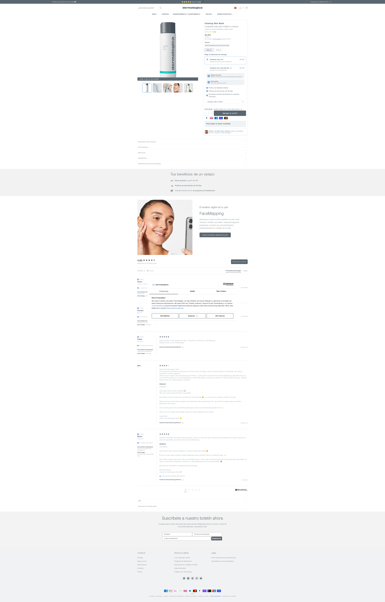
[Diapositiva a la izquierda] (139, 88)
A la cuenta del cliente (182, 558)
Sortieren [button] (140, 271)
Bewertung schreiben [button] (239, 262)
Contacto (140, 568)
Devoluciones (142, 565)
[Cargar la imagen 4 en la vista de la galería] (178, 87)
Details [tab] (192, 291)
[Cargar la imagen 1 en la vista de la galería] (147, 87)
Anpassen (191, 316)
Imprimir (166, 596)
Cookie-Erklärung (158, 306)
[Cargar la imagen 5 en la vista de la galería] (188, 87)
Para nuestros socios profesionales (223, 558)
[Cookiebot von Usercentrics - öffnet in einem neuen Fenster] (224, 284)
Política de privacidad (191, 596)
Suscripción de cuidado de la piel (186, 565)
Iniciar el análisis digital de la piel (215, 235)
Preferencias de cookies (229, 596)
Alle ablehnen (165, 316)
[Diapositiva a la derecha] (196, 88)
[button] (149, 8)
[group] (147, 260)
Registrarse (216, 538)
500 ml (218, 50)
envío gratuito (217, 39)
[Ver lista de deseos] (243, 8)
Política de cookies (203, 596)
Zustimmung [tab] (163, 291)
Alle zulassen (220, 316)
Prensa (139, 572)
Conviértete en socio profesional (222, 561)
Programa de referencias (183, 572)
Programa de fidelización (183, 561)
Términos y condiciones (155, 596)
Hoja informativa (180, 568)
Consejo (140, 558)
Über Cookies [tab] (221, 291)
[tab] (233, 271)
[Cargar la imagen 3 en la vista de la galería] (167, 87)
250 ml (209, 50)
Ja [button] (182, 347)
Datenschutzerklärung (175, 308)
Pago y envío (141, 561)
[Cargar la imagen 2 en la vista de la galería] (157, 87)
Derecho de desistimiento (176, 596)
